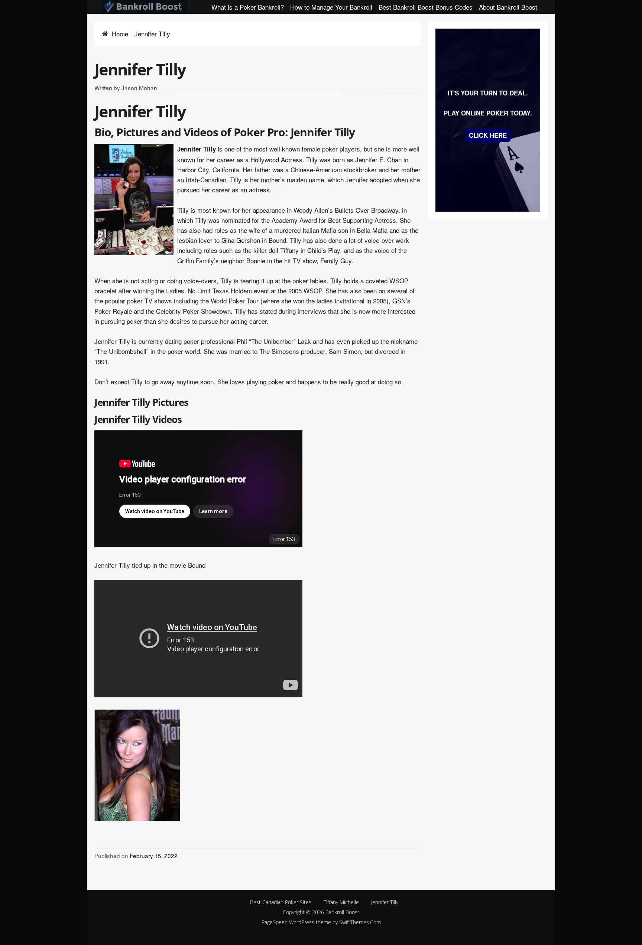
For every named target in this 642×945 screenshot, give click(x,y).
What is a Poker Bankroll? (247, 7)
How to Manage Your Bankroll (331, 7)
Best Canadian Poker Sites (280, 902)
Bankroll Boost (342, 912)
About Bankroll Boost (508, 7)
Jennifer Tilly (384, 902)
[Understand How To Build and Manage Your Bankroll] (145, 7)
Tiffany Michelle (341, 902)
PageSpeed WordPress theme (296, 922)
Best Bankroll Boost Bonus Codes (426, 7)
